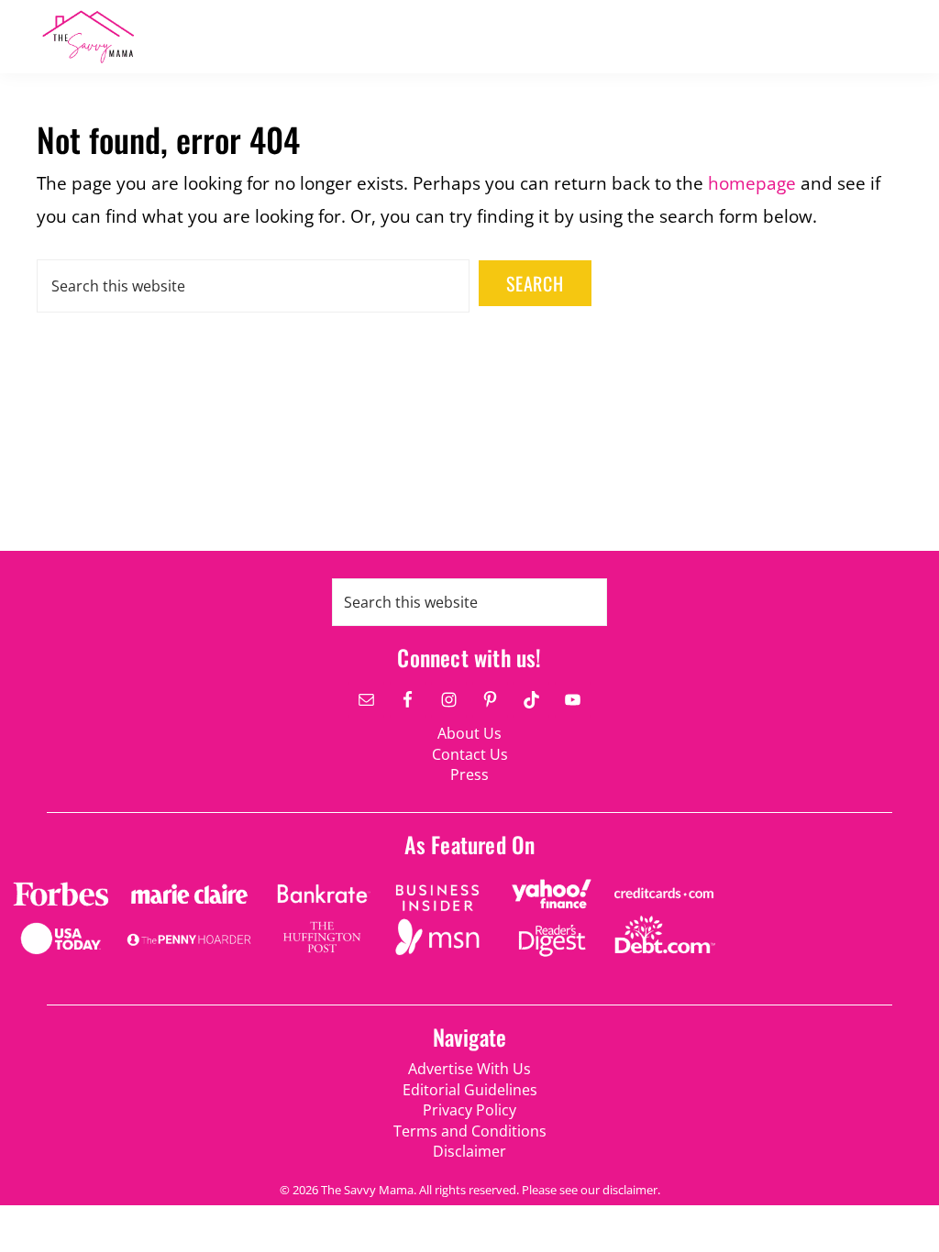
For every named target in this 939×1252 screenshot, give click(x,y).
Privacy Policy (469, 1110)
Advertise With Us (469, 1069)
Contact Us (470, 754)
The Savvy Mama (155, 36)
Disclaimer (469, 1151)
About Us (469, 733)
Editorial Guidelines (470, 1090)
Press (469, 774)
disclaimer (629, 1189)
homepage (752, 183)
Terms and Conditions (470, 1131)
